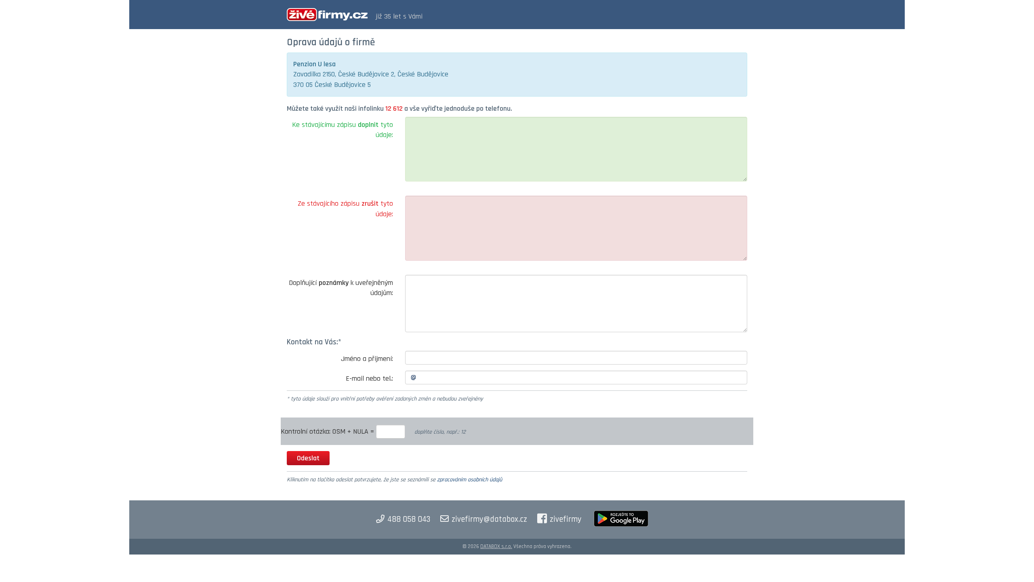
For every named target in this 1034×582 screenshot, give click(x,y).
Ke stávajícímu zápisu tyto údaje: (342, 130)
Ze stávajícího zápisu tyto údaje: (345, 209)
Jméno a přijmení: (367, 358)
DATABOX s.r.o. (496, 546)
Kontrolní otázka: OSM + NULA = (328, 431)
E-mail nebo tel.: (369, 378)
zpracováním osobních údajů (469, 479)
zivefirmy (566, 519)
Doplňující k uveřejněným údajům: (341, 288)
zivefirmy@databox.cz (489, 519)
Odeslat (308, 458)
